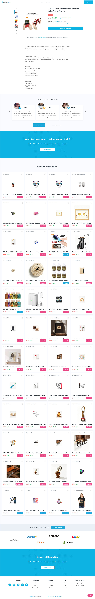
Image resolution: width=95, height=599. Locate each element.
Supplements (53, 490)
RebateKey (32, 596)
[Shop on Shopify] (68, 543)
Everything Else (66, 23)
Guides (65, 587)
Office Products (31, 289)
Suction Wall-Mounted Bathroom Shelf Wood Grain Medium (64, 453)
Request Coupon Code (65, 28)
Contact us (50, 585)
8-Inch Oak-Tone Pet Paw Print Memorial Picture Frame (63, 223)
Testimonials (65, 583)
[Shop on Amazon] (54, 538)
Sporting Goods (77, 404)
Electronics (7, 174)
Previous (10, 111)
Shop (37, 2)
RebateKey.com (42, 37)
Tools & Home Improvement (79, 174)
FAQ (42, 2)
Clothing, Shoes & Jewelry (79, 490)
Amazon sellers (35, 587)
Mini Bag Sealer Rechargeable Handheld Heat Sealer (39, 223)
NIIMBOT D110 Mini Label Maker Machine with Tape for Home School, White (45, 309)
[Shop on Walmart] (32, 538)
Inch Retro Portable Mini (57, 21)
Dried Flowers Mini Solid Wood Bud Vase (13, 252)
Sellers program (80, 585)
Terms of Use (51, 596)
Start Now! (39, 125)
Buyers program (80, 583)
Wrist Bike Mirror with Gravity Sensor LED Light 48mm (39, 453)
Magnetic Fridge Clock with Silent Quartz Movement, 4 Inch (18, 280)
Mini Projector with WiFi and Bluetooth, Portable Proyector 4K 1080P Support (45, 194)
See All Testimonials (57, 125)
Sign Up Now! (47, 149)
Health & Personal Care (9, 289)
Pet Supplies (76, 202)
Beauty (29, 490)
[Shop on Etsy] (40, 543)
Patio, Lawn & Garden (55, 375)
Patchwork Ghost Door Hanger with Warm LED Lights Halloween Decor (66, 424)
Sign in (35, 585)
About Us (48, 2)
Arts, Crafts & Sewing (55, 260)
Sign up (36, 583)
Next (85, 111)
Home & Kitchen (31, 202)
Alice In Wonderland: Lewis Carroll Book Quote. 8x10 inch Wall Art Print (21, 366)
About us (50, 583)
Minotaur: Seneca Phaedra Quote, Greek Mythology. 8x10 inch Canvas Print (68, 338)
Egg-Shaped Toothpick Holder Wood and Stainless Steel (40, 481)
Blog (50, 587)
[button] (22, 174)
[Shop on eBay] (76, 538)
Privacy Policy (58, 596)
